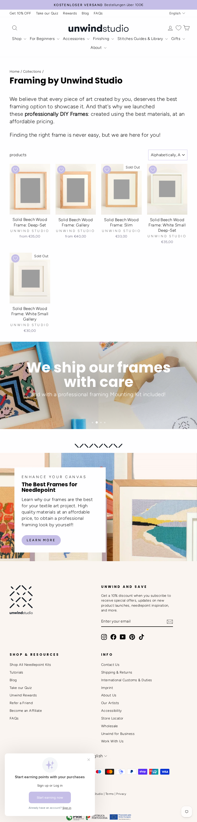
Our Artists (110, 703)
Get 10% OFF (20, 13)
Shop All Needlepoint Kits (30, 664)
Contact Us (110, 664)
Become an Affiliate (26, 710)
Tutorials (16, 672)
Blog (85, 13)
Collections (32, 71)
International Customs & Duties (126, 680)
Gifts (176, 38)
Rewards (70, 13)
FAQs (98, 13)
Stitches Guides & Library (140, 38)
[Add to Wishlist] (15, 169)
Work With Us (112, 741)
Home (15, 71)
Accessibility (111, 710)
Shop (17, 38)
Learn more (41, 540)
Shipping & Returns (116, 672)
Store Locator (112, 718)
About (97, 47)
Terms (109, 794)
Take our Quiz (47, 13)
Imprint (107, 688)
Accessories (74, 38)
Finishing (101, 38)
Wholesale (109, 726)
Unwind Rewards (23, 695)
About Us (108, 695)
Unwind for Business (118, 734)
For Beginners (43, 38)
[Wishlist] (178, 28)
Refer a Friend (21, 703)
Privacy (121, 794)
